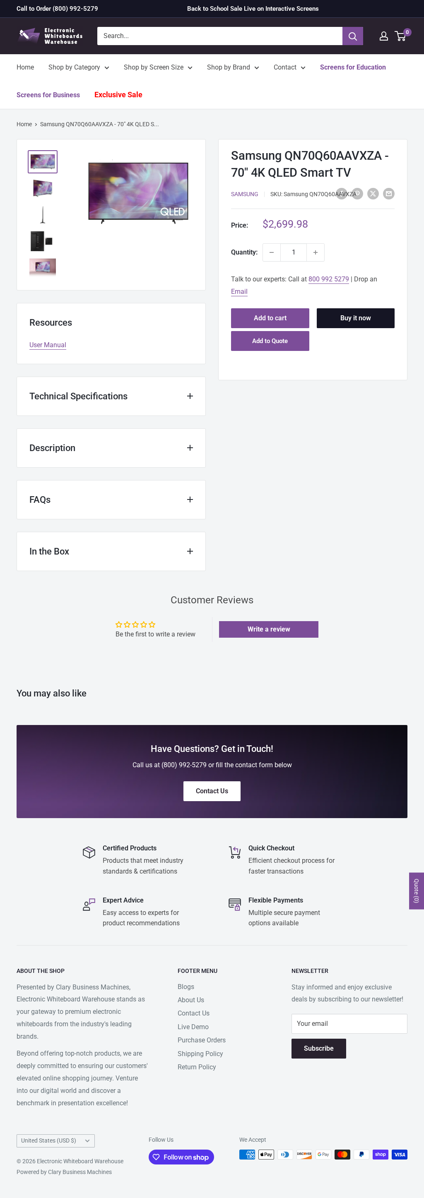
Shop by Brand (228, 67)
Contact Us (194, 1013)
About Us (191, 1000)
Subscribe (319, 1048)
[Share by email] (389, 193)
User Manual (47, 345)
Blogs (186, 987)
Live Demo (193, 1027)
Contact (285, 67)
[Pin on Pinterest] (357, 193)
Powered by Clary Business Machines (64, 1172)
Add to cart (270, 318)
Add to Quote (270, 341)
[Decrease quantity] (271, 252)
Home (25, 67)
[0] (400, 36)
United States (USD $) (48, 1140)
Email (239, 291)
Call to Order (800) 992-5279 (57, 8)
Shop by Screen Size (153, 67)
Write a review (269, 629)
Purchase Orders (202, 1040)
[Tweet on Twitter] (373, 193)
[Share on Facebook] (341, 193)
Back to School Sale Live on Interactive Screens (253, 8)
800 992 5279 (328, 279)
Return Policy (197, 1067)
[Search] (352, 36)
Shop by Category (74, 67)
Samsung (244, 194)
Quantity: (244, 252)
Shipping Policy (200, 1054)
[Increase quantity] (315, 252)
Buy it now (355, 318)
